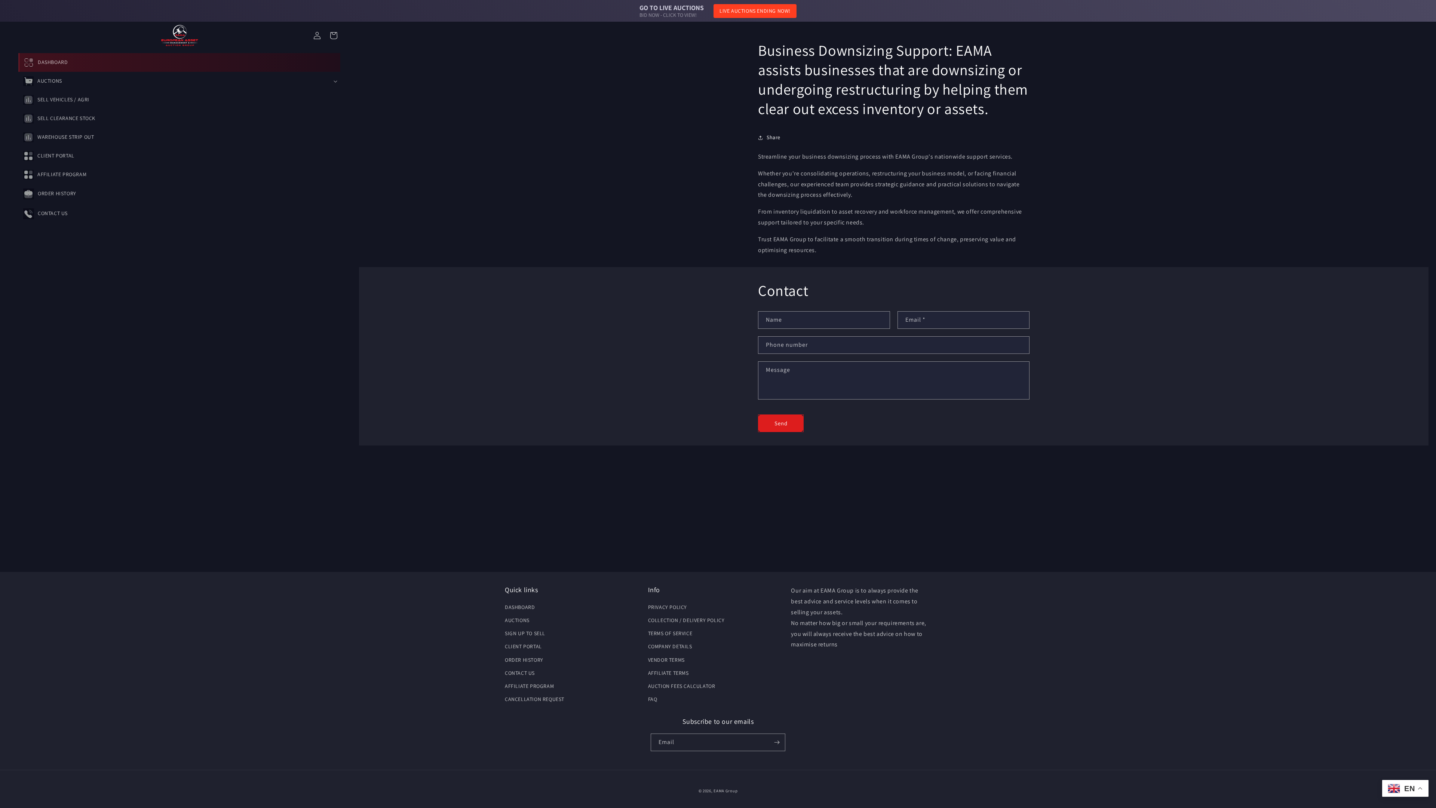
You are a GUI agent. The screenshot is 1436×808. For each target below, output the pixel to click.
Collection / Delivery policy (686, 620)
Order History (524, 659)
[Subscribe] (776, 742)
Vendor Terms (666, 659)
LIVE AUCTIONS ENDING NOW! (755, 10)
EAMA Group (725, 790)
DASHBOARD (520, 607)
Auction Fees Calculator (681, 686)
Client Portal (523, 646)
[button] (179, 81)
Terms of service (670, 633)
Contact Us (520, 673)
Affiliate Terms (668, 673)
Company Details (670, 646)
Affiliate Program (529, 686)
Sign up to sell (525, 633)
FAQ (652, 699)
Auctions (517, 620)
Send (781, 422)
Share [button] (773, 137)
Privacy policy (667, 607)
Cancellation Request (534, 699)
